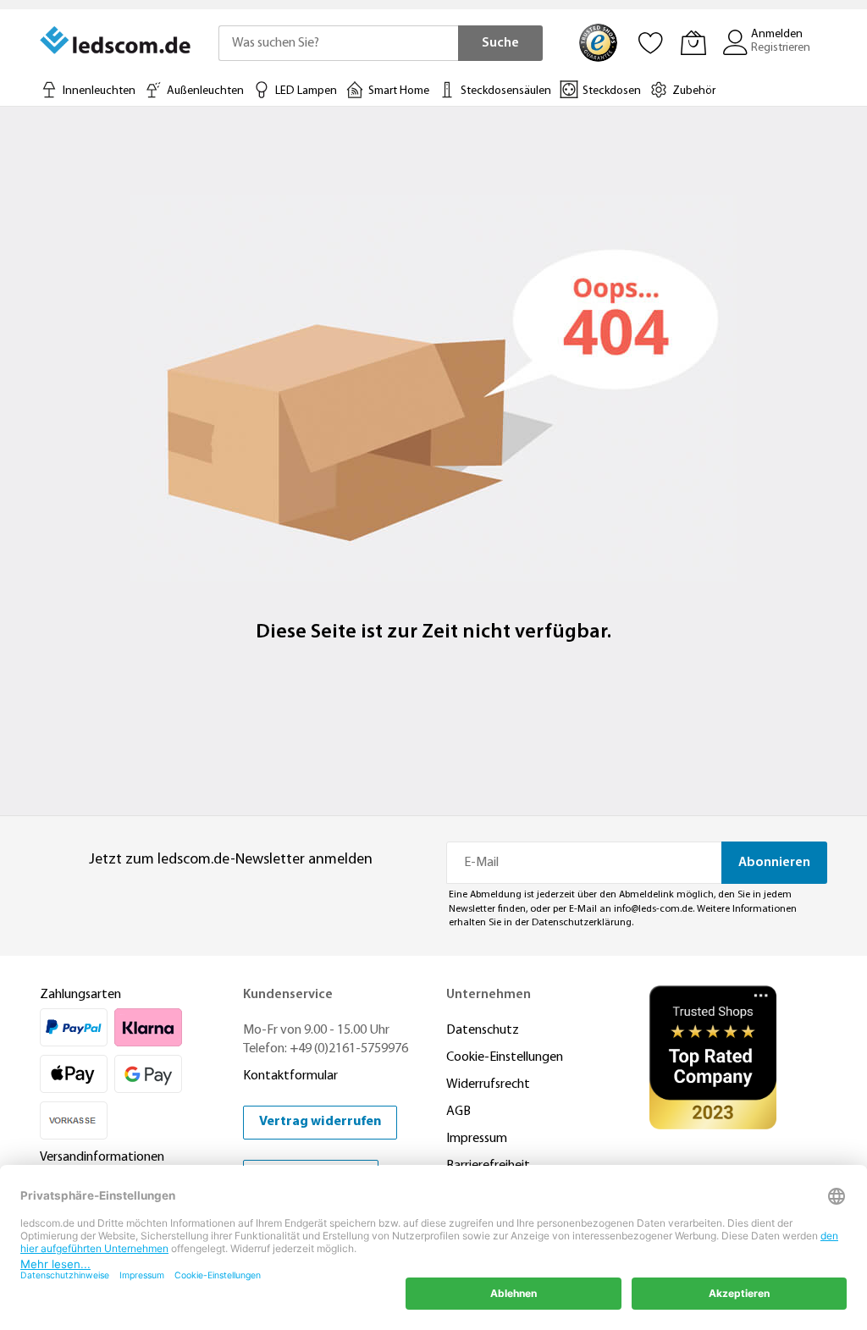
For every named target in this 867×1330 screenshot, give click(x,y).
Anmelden (777, 34)
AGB (458, 1111)
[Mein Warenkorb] (693, 42)
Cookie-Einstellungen (504, 1057)
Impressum (476, 1138)
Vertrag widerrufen (320, 1122)
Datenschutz (482, 1030)
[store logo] (116, 40)
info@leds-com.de (653, 909)
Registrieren (780, 47)
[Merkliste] (651, 42)
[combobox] (338, 43)
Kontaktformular (290, 1076)
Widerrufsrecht (488, 1084)
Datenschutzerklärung (582, 923)
